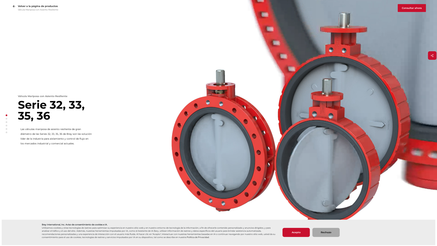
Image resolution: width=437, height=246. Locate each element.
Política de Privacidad (198, 237)
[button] (6, 119)
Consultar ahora (412, 8)
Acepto (296, 232)
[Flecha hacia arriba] (6, 111)
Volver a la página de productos (38, 6)
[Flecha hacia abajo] (6, 136)
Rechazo (326, 232)
